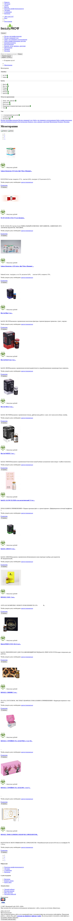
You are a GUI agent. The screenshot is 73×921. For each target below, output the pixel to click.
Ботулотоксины (9, 44)
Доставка (7, 10)
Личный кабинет (9, 889)
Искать (20, 54)
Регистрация (8, 21)
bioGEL (5, 91)
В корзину (4, 187)
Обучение (7, 4)
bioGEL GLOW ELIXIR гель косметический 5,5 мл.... (18, 500)
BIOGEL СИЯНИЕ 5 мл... (9, 692)
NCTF (5, 75)
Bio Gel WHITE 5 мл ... (8, 453)
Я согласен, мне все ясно (8, 919)
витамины (6, 118)
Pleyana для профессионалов (13, 36)
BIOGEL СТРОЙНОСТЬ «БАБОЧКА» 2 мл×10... (16, 741)
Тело (5, 108)
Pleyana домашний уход (11, 38)
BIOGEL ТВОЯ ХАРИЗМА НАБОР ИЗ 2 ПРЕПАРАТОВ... (19, 834)
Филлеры (7, 51)
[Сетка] (11, 131)
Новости (7, 2)
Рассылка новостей (10, 894)
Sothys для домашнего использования (15, 39)
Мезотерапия (8, 47)
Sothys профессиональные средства (15, 41)
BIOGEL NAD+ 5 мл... (8, 597)
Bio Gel (5, 86)
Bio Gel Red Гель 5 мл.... (8, 360)
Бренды (6, 7)
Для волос (6, 102)
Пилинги (7, 49)
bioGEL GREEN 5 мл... (8, 549)
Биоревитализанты (10, 43)
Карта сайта (7, 882)
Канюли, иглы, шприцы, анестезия (14, 46)
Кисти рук (6, 104)
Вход (5, 18)
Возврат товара (9, 881)
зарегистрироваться (27, 182)
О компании (8, 12)
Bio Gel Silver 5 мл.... (7, 406)
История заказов (9, 891)
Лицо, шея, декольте (9, 100)
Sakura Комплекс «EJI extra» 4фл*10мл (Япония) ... (17, 266)
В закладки (4, 185)
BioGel (5, 84)
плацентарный (8, 117)
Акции (6, 5)
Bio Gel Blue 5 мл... (7, 313)
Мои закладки (8, 892)
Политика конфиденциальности (14, 8)
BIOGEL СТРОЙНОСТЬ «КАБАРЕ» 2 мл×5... (15, 787)
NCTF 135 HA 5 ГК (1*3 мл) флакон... (13, 218)
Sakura (5, 77)
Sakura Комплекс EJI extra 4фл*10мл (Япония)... (16, 171)
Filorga (5, 88)
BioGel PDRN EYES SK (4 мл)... (11, 644)
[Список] (4, 131)
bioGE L (5, 93)
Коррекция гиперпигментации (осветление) (17, 106)
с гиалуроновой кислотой (11, 115)
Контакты (7, 13)
